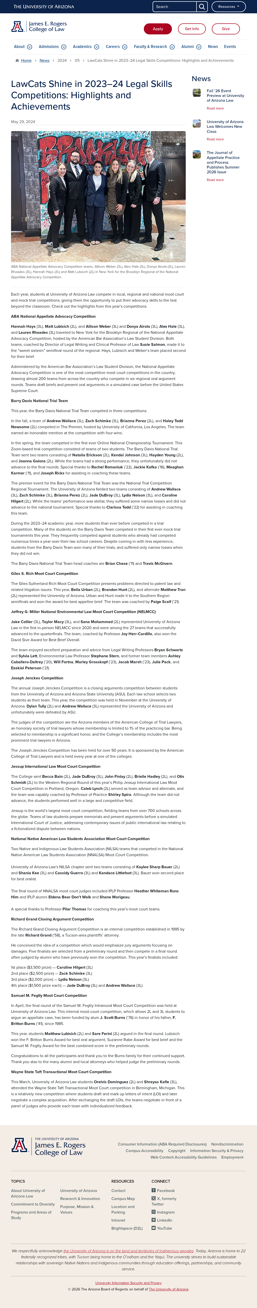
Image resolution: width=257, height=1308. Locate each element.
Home (26, 60)
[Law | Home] (48, 26)
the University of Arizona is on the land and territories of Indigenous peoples (128, 1251)
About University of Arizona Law (28, 1193)
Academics (82, 47)
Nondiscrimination (227, 1144)
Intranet (118, 1220)
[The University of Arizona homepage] (44, 7)
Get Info (192, 28)
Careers (113, 47)
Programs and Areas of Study (31, 1215)
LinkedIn (164, 1220)
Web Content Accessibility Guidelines (184, 1157)
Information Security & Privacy (216, 1150)
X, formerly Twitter (164, 1201)
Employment (232, 1157)
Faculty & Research (150, 47)
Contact (118, 1190)
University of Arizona (78, 1190)
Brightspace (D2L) (127, 1228)
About (19, 47)
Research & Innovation (80, 1198)
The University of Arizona (168, 1289)
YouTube (164, 1228)
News (213, 47)
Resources (227, 7)
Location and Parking (123, 1209)
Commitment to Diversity (33, 1204)
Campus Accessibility (144, 1150)
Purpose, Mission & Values (77, 1209)
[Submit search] (202, 6)
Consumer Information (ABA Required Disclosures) (162, 1144)
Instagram (166, 1212)
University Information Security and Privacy (128, 1283)
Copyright (176, 1150)
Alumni (187, 47)
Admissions (49, 47)
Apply (158, 28)
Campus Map (123, 1198)
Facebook (166, 1190)
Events (230, 47)
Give (226, 28)
